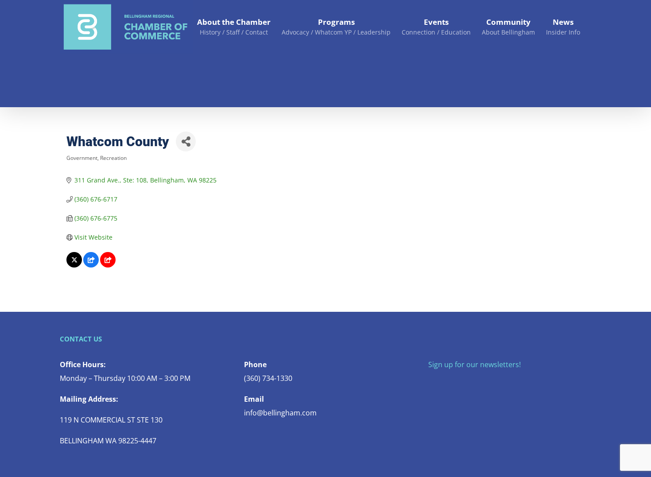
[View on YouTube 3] (108, 265)
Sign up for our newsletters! (474, 364)
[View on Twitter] (74, 265)
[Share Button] (186, 141)
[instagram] (459, 382)
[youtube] (473, 382)
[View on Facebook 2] (91, 265)
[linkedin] (487, 382)
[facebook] (431, 382)
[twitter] (445, 382)
